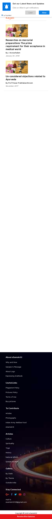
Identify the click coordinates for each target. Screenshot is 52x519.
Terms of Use (11, 397)
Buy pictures (11, 401)
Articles (9, 413)
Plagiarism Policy (12, 388)
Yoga (8, 448)
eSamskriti (10, 427)
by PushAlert (7, 15)
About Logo (10, 371)
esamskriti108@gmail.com (16, 502)
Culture (8, 439)
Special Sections (12, 461)
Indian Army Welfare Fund (16, 422)
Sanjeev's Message (13, 367)
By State (9, 473)
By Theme (10, 478)
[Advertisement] (26, 249)
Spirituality (10, 443)
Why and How (11, 362)
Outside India (11, 482)
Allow (44, 12)
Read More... (32, 31)
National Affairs (12, 457)
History (8, 452)
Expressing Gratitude (14, 376)
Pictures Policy (12, 392)
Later (31, 12)
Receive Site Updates (26, 516)
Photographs (11, 418)
